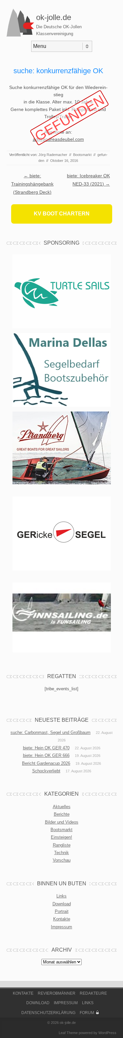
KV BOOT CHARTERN (62, 213)
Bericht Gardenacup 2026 (46, 763)
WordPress (107, 1033)
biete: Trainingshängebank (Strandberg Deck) (32, 184)
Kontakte (61, 919)
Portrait (62, 911)
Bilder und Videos (61, 822)
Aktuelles (62, 806)
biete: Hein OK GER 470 (46, 747)
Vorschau (62, 860)
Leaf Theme (68, 1033)
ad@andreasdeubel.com (58, 139)
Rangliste (62, 845)
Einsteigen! (61, 837)
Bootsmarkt (82, 155)
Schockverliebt (46, 770)
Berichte (62, 814)
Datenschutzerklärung (48, 1012)
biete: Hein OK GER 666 (46, 755)
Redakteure (93, 993)
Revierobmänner (56, 993)
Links (61, 896)
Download (61, 903)
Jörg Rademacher (52, 155)
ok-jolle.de (53, 17)
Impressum (61, 926)
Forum (87, 1012)
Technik (61, 852)
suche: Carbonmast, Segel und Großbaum (50, 732)
